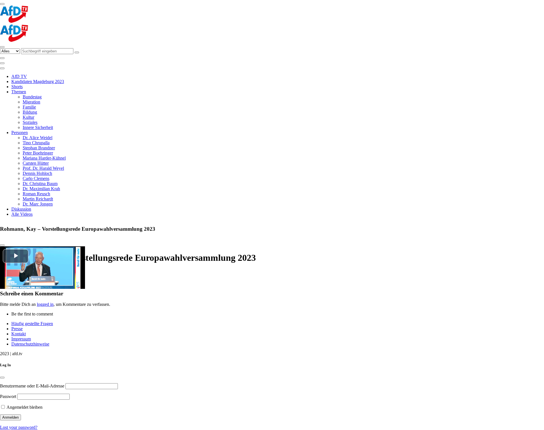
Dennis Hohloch (37, 173)
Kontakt (18, 333)
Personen (19, 132)
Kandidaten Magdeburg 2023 (37, 81)
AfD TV (19, 76)
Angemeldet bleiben (24, 407)
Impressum (21, 338)
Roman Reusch (36, 193)
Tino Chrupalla (36, 142)
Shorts (17, 86)
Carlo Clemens (36, 178)
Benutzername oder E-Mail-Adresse (32, 386)
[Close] (2, 245)
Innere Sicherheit (38, 127)
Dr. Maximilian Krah (41, 188)
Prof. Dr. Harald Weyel (43, 168)
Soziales (30, 122)
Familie (29, 107)
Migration (31, 101)
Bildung (30, 112)
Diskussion (21, 209)
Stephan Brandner (39, 147)
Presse (17, 328)
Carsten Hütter (36, 163)
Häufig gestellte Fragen (32, 323)
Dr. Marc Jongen (38, 204)
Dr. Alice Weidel (37, 137)
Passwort (8, 396)
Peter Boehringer (38, 153)
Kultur (28, 117)
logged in (45, 304)
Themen (18, 91)
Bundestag (32, 96)
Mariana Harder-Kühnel (44, 158)
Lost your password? (18, 427)
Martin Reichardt (38, 198)
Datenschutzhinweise (30, 344)
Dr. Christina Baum (40, 183)
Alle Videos (22, 214)
